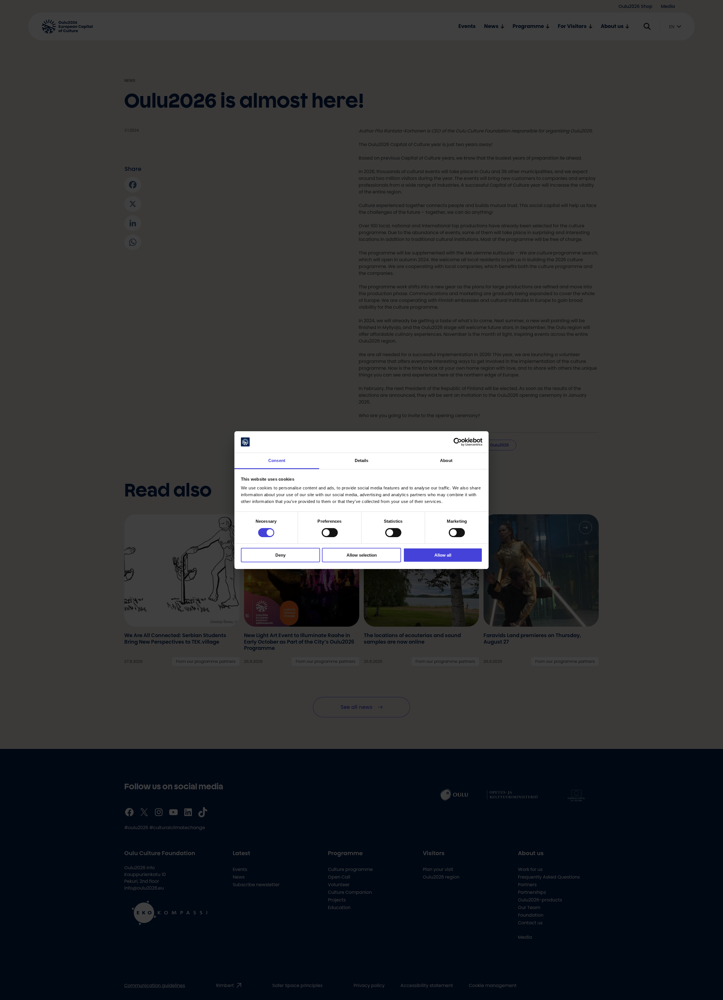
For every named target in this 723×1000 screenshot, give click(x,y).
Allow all (442, 555)
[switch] (330, 532)
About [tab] (446, 460)
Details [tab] (362, 460)
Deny (280, 555)
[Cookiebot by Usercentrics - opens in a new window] (457, 442)
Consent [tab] (276, 460)
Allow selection (362, 555)
